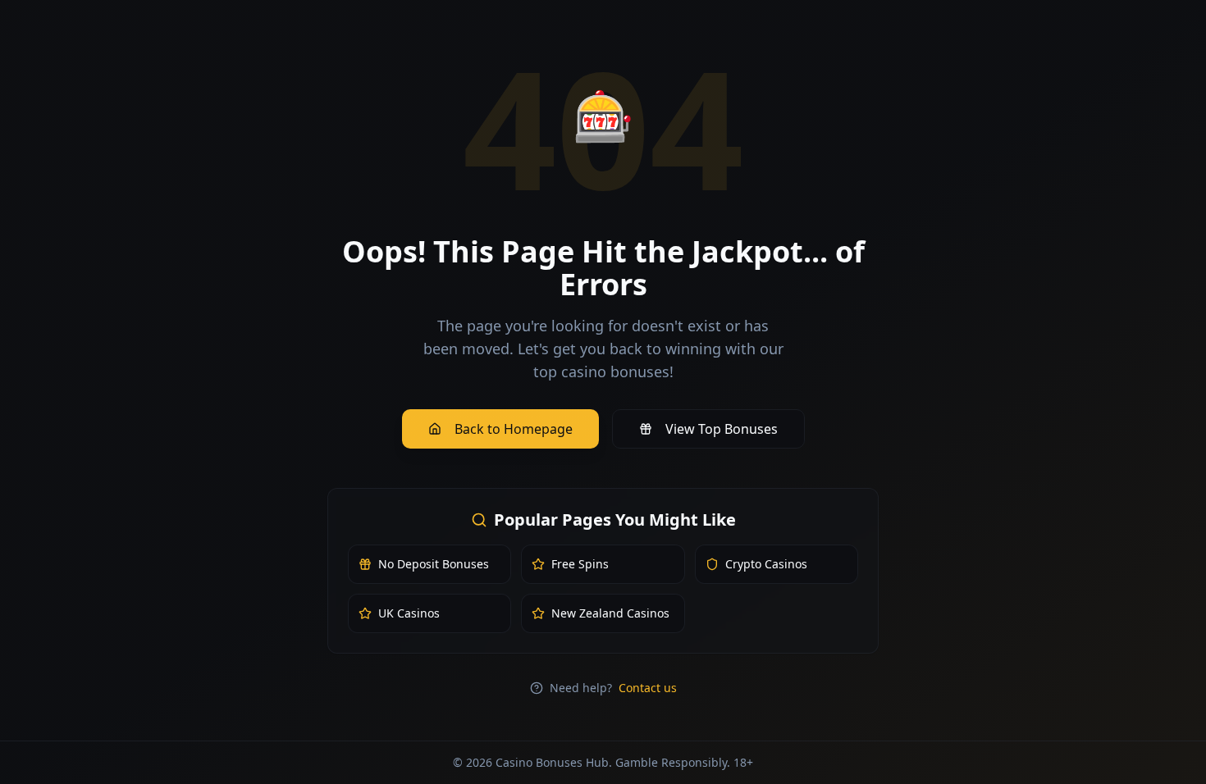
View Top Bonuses (721, 429)
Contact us (648, 687)
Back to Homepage (514, 429)
